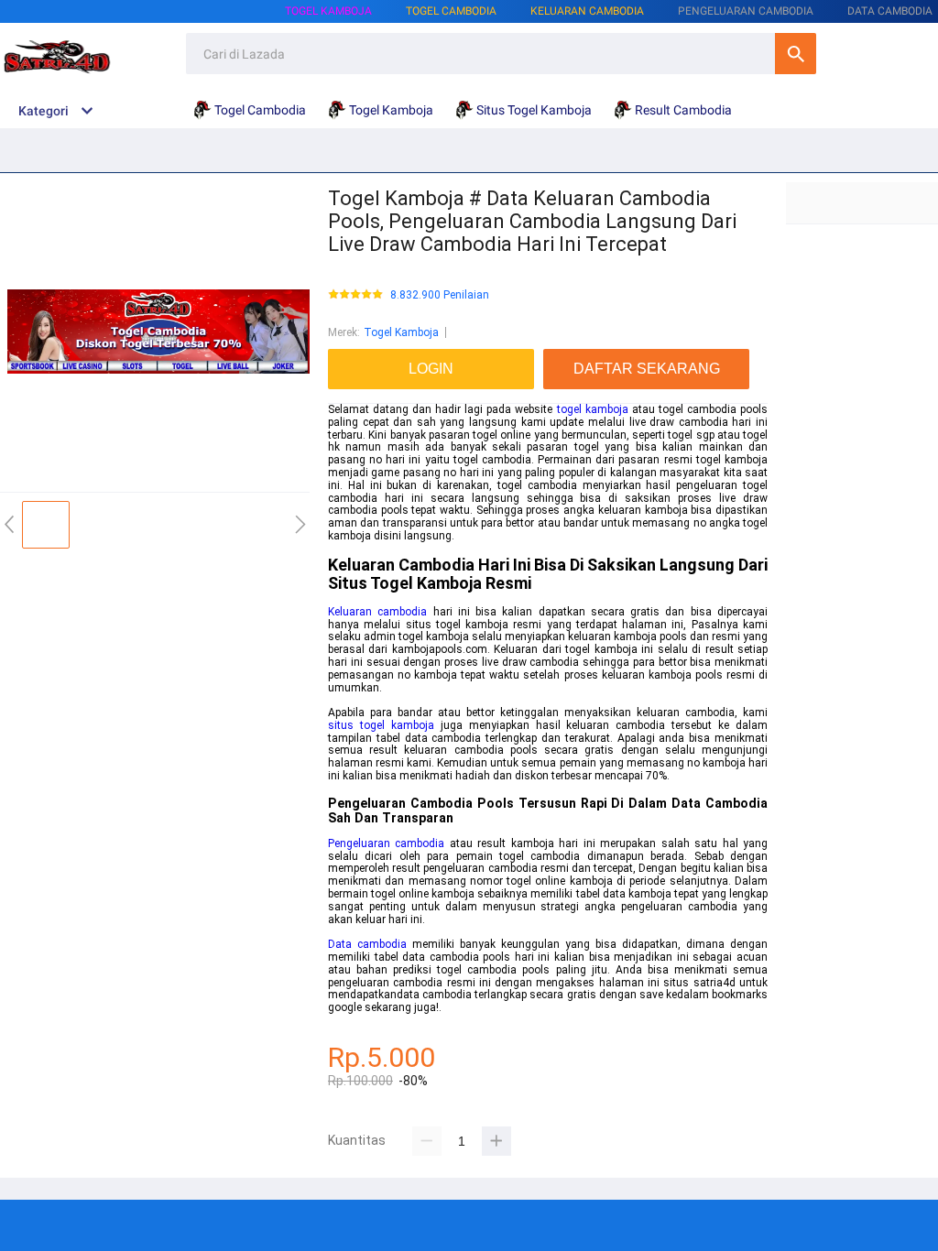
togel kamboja (592, 409)
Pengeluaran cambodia (386, 843)
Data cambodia (367, 944)
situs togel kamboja (381, 725)
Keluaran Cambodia (587, 11)
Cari (795, 53)
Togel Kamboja (328, 11)
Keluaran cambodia (377, 611)
